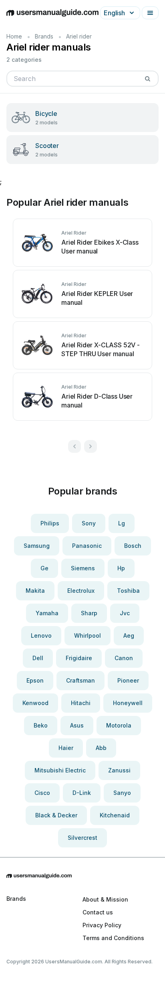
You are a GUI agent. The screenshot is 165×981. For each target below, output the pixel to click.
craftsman (80, 680)
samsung (37, 545)
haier (65, 747)
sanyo (122, 792)
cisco (42, 792)
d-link (81, 792)
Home (14, 36)
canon (124, 658)
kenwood (35, 702)
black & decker (56, 815)
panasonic (87, 545)
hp (121, 568)
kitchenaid (115, 815)
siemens (83, 568)
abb (101, 747)
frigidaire (79, 658)
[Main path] (82, 876)
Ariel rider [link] (79, 36)
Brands (44, 36)
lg (121, 523)
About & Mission (105, 899)
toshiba (128, 590)
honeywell (128, 702)
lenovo (41, 635)
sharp (89, 613)
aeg (128, 635)
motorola (118, 725)
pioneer (128, 680)
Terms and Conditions (113, 937)
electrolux (81, 590)
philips (49, 523)
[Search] (147, 79)
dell (37, 658)
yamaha (47, 613)
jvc (125, 613)
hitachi (81, 702)
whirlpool (87, 635)
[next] (90, 446)
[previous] (74, 446)
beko (41, 725)
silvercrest (82, 837)
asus (77, 725)
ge (44, 568)
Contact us (97, 912)
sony (89, 523)
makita (35, 590)
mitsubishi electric (60, 770)
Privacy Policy (101, 925)
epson (35, 680)
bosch (132, 545)
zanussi (119, 770)
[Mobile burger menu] (150, 12)
